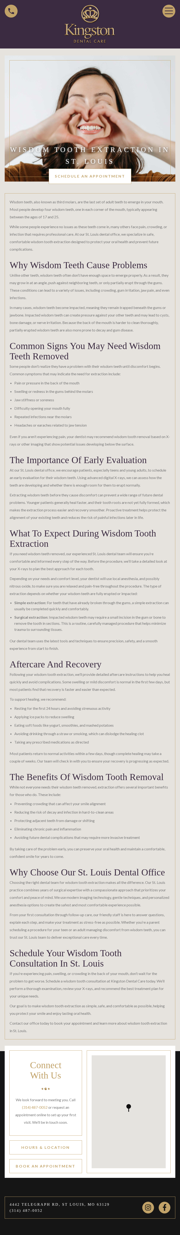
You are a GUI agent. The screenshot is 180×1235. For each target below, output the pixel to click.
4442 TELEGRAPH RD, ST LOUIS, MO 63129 (60, 1204)
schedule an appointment (90, 176)
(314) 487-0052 (35, 1107)
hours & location (45, 1147)
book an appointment (45, 1166)
